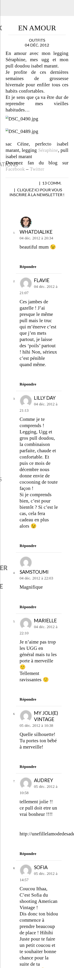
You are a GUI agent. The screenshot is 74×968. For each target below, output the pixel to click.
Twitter (37, 169)
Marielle (45, 625)
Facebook (15, 169)
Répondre (28, 271)
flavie (41, 285)
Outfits (37, 40)
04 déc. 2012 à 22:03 (36, 583)
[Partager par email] (47, 185)
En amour (37, 28)
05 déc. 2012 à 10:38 (36, 730)
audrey (43, 785)
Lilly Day (45, 403)
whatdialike (36, 237)
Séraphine (48, 150)
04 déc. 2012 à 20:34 (36, 243)
